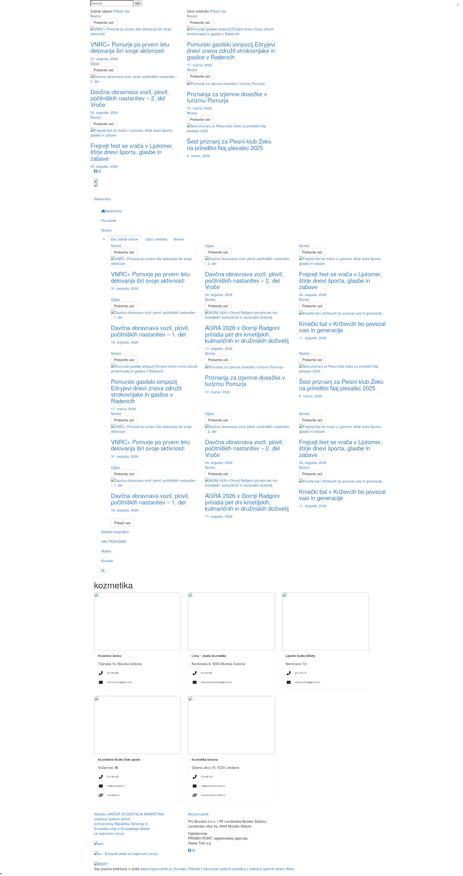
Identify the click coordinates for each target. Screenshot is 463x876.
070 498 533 (207, 777)
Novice (95, 16)
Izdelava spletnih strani (266, 868)
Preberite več (104, 22)
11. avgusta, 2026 (313, 337)
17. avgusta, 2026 (218, 348)
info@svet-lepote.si (116, 786)
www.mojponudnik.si (155, 868)
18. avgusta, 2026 (124, 342)
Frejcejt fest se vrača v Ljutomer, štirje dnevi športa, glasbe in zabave (131, 151)
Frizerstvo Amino (110, 656)
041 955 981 (207, 673)
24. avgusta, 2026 (104, 112)
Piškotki (194, 868)
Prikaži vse (121, 11)
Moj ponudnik (198, 814)
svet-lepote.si (113, 795)
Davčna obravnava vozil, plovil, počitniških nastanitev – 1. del (150, 330)
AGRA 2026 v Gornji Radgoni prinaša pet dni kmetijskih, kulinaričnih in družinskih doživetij (247, 334)
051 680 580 (113, 673)
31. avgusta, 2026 (104, 58)
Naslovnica (102, 198)
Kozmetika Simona (205, 759)
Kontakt (180, 868)
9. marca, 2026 (198, 155)
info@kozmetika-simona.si (213, 786)
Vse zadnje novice (124, 239)
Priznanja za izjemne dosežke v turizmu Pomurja (227, 97)
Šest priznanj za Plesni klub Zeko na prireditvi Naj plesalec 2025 (229, 144)
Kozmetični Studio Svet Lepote (119, 759)
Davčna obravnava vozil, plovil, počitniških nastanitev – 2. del (129, 98)
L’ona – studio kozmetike (209, 656)
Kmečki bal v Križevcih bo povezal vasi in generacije (342, 326)
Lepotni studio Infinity (300, 656)
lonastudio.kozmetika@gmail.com (216, 682)
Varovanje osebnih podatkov (224, 868)
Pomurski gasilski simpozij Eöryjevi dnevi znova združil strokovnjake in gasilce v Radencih (231, 50)
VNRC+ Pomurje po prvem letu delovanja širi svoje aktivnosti (129, 47)
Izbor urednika (156, 239)
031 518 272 (301, 673)
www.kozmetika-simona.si (213, 795)
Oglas (94, 63)
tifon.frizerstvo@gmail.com (119, 682)
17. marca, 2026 (199, 64)
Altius (290, 868)
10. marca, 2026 (199, 108)
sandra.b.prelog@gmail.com (307, 682)
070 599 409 (113, 777)
